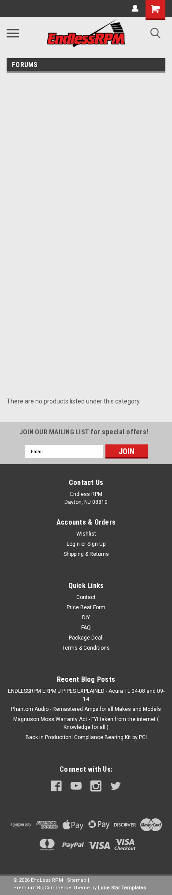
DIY (86, 617)
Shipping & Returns (86, 554)
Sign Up (96, 544)
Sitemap (76, 880)
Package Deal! (86, 638)
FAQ (86, 628)
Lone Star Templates (122, 888)
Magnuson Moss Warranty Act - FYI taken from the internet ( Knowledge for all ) (86, 723)
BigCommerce (54, 888)
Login (73, 544)
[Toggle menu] (13, 33)
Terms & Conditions (86, 648)
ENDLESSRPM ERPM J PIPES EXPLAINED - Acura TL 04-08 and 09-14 (86, 695)
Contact (86, 597)
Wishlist (86, 534)
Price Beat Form (86, 607)
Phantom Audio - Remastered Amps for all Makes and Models (86, 709)
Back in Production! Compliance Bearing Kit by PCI (86, 737)
